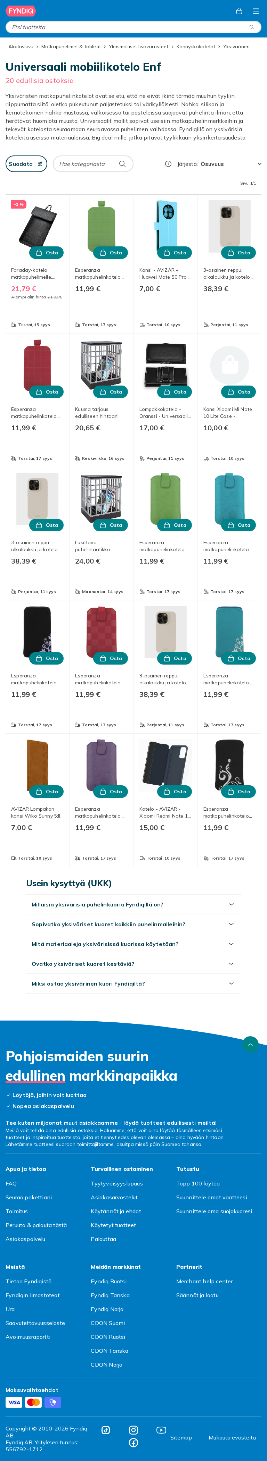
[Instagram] (133, 1430)
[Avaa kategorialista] (256, 11)
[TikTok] (106, 1430)
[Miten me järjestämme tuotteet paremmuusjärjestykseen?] (168, 164)
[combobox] (133, 27)
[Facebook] (133, 1442)
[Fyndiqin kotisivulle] (21, 11)
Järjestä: (187, 163)
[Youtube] (161, 1430)
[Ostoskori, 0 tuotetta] (239, 11)
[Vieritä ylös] (250, 1044)
